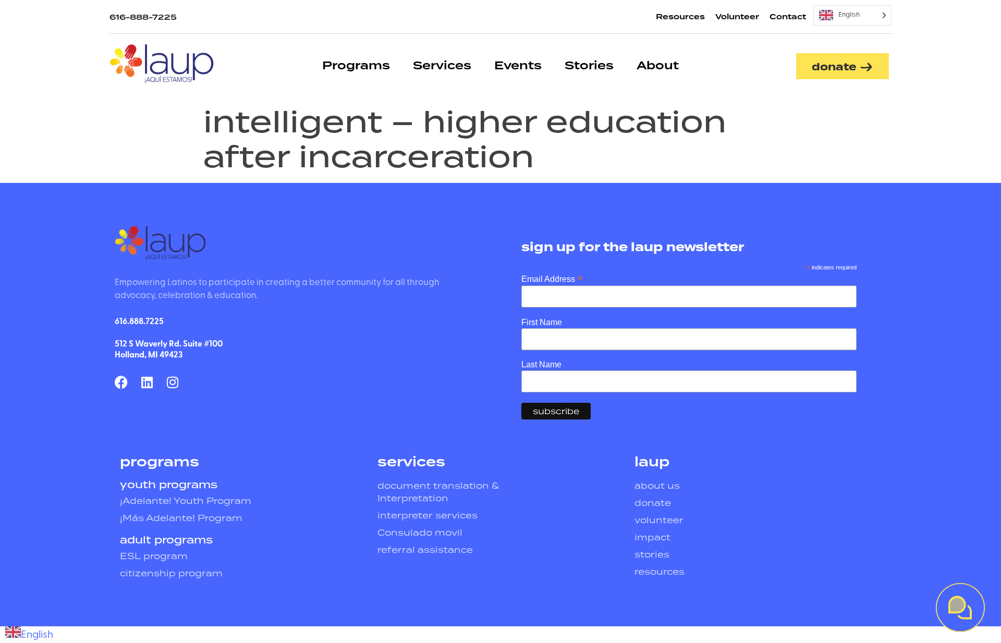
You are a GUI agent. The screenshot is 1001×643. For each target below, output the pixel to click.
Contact (788, 17)
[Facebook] (121, 382)
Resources (680, 17)
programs (159, 462)
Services (442, 66)
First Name (541, 322)
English (37, 635)
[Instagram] (172, 382)
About (658, 66)
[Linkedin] (146, 382)
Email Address (551, 278)
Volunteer (737, 17)
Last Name (541, 365)
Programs (356, 66)
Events (518, 66)
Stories (589, 66)
